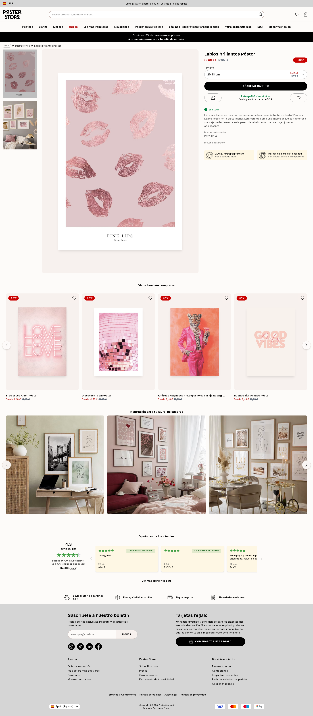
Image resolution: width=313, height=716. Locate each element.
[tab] (297, 14)
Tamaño (209, 67)
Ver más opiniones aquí (157, 580)
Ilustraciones (22, 45)
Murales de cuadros (79, 679)
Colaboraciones (148, 675)
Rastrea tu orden (222, 666)
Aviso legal (170, 694)
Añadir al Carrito (256, 86)
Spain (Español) (64, 706)
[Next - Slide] (306, 345)
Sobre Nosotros (148, 666)
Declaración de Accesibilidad (156, 679)
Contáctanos (220, 670)
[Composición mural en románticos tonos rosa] (156, 464)
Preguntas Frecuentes (225, 675)
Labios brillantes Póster (47, 45)
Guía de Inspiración (79, 666)
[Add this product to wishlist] (298, 97)
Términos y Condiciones (121, 694)
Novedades (74, 675)
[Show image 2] (20, 125)
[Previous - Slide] (6, 345)
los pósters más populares (84, 670)
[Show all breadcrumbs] (7, 46)
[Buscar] (261, 14)
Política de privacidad (193, 694)
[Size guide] (213, 97)
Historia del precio (214, 142)
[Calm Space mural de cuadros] (55, 464)
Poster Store (165, 705)
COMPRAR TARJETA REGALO (213, 641)
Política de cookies (150, 694)
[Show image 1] (20, 74)
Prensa (143, 670)
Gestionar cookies (223, 683)
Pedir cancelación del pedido (229, 679)
